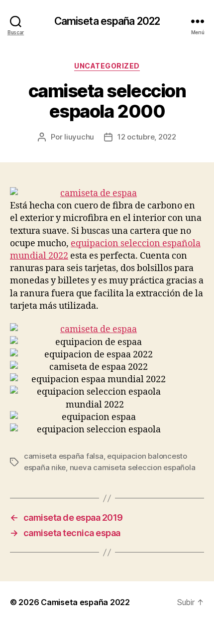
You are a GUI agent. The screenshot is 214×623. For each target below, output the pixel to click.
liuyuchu (79, 136)
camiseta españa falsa (64, 456)
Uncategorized (107, 66)
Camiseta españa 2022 (107, 21)
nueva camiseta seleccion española (133, 467)
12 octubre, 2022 (146, 136)
